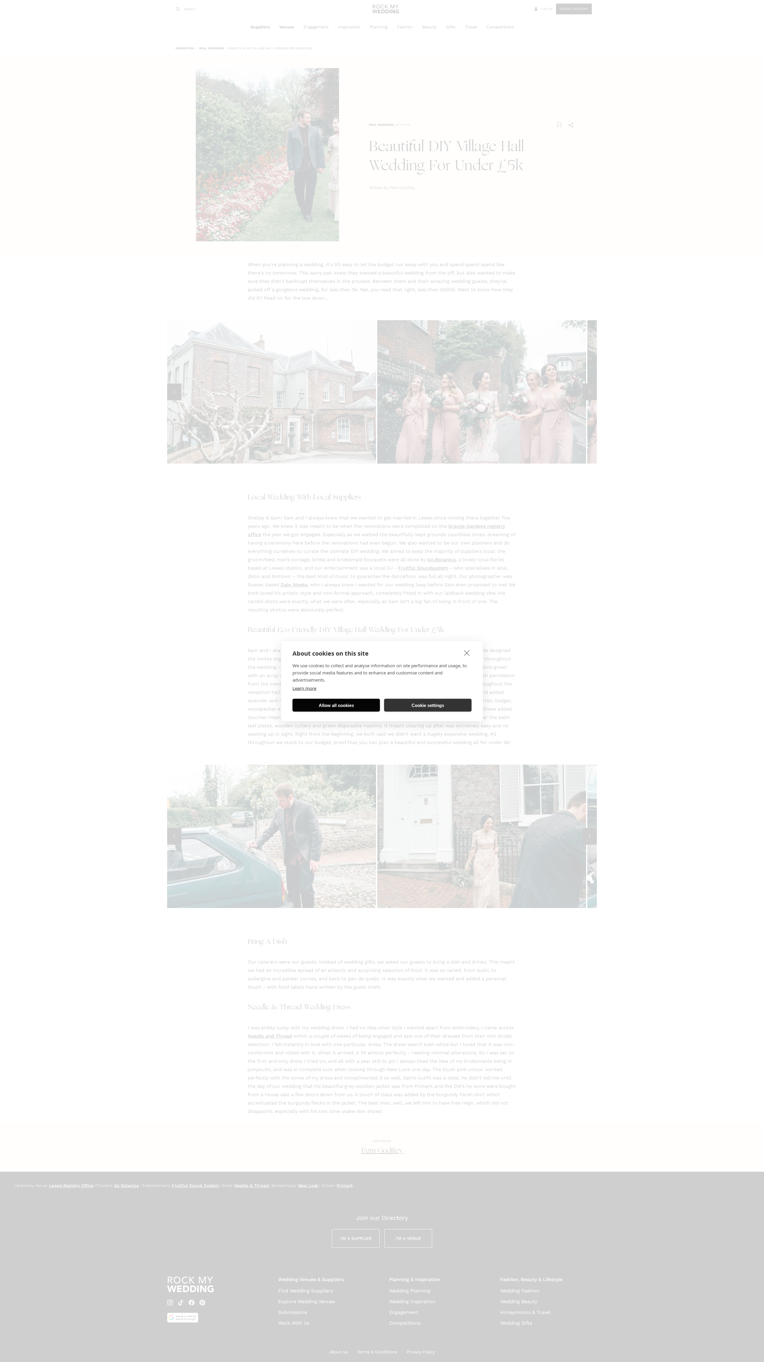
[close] (467, 653)
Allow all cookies (336, 705)
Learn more (304, 688)
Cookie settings (428, 705)
